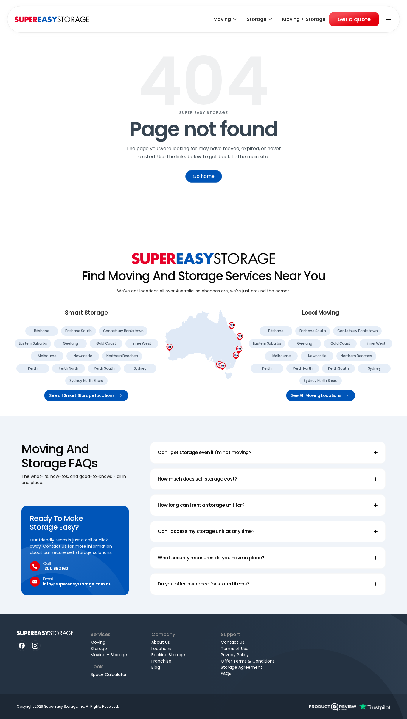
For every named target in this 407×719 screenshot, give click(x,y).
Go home (204, 176)
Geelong (70, 343)
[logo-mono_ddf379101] (332, 707)
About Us (160, 642)
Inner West (142, 343)
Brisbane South (78, 330)
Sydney (140, 368)
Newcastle (83, 355)
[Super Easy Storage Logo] (203, 258)
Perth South (104, 368)
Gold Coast (106, 343)
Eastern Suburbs (33, 343)
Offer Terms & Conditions (248, 661)
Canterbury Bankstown (123, 330)
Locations (161, 649)
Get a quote (354, 19)
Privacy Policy (235, 655)
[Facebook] (22, 645)
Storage (256, 19)
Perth (32, 368)
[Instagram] (35, 645)
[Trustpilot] (374, 707)
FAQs (226, 673)
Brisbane (41, 330)
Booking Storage (168, 655)
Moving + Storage (303, 19)
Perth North (68, 368)
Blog (155, 667)
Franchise (161, 661)
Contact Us (232, 642)
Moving (222, 19)
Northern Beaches (122, 355)
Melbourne (47, 355)
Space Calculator (109, 674)
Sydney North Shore (86, 380)
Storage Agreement (241, 667)
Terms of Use (234, 649)
